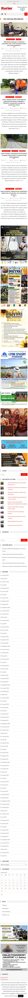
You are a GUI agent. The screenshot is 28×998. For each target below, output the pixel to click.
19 (9, 885)
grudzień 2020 (5, 794)
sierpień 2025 (5, 614)
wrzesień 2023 (5, 688)
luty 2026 (4, 594)
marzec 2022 (5, 746)
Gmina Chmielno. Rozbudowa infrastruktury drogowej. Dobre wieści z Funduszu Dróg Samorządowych (14, 155)
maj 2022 (4, 739)
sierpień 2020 (5, 807)
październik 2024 (6, 646)
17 (2, 885)
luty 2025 (4, 633)
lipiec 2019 (4, 849)
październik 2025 (6, 607)
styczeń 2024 (5, 675)
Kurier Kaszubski (15, 48)
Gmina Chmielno (10, 39)
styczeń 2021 (5, 791)
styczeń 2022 (5, 752)
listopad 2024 (5, 643)
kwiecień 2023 (5, 704)
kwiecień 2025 (5, 627)
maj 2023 (4, 701)
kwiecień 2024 (5, 665)
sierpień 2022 (5, 730)
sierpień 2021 (5, 768)
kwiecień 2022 (5, 743)
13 (13, 883)
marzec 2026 (5, 591)
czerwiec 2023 (5, 698)
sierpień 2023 (5, 691)
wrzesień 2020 (5, 804)
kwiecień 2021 (5, 781)
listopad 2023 (5, 681)
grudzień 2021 (5, 756)
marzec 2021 (5, 785)
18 (5, 885)
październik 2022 (6, 723)
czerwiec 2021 (5, 775)
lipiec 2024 (4, 656)
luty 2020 (4, 827)
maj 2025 (4, 623)
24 (2, 888)
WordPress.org (5, 915)
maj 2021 (4, 778)
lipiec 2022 (4, 733)
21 (17, 885)
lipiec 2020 (4, 810)
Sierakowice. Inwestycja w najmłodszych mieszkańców (14, 566)
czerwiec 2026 (5, 582)
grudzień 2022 (5, 717)
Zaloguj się (4, 905)
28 (17, 888)
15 (21, 883)
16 (25, 883)
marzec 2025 (5, 630)
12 (9, 883)
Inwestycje (14, 151)
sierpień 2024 (5, 652)
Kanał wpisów (5, 908)
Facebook (5, 532)
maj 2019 (4, 856)
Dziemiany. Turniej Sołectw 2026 (15, 525)
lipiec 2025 (4, 617)
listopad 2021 (5, 759)
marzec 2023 (5, 707)
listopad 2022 (5, 720)
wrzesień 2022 (5, 727)
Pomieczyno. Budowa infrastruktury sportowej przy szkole (13, 559)
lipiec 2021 (4, 772)
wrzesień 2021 (5, 765)
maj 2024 (4, 662)
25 (5, 888)
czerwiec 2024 (5, 659)
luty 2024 (4, 672)
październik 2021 (6, 762)
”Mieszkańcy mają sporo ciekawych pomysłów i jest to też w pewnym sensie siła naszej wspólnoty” (14, 43)
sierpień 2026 (5, 575)
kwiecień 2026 (5, 588)
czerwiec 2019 (5, 852)
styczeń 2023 (5, 714)
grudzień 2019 (5, 833)
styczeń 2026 (5, 598)
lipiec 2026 (4, 578)
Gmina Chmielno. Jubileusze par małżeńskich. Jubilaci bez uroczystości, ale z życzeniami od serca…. (14, 193)
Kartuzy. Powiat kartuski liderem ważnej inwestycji (13, 563)
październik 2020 (6, 801)
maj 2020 (4, 817)
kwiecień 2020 (5, 820)
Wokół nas (18, 97)
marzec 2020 (5, 823)
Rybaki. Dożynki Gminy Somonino (15, 521)
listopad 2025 (5, 604)
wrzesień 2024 (5, 649)
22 (21, 885)
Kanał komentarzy (6, 911)
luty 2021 (4, 788)
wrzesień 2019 (5, 843)
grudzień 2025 (5, 601)
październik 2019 (6, 839)
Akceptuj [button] (20, 996)
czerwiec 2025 (5, 620)
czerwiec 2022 (5, 736)
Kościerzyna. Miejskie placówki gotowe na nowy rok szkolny (14, 550)
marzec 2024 (5, 669)
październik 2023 (6, 685)
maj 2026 (4, 585)
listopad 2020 (5, 798)
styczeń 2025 (5, 636)
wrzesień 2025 (5, 611)
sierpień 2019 (5, 846)
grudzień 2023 (5, 678)
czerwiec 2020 (5, 814)
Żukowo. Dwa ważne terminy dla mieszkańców (12, 554)
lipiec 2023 (4, 694)
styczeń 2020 (5, 830)
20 (13, 885)
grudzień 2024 (5, 640)
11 (5, 883)
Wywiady (19, 39)
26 (9, 888)
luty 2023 (4, 710)
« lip (1, 894)
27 (13, 888)
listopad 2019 (5, 836)
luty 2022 (4, 749)
